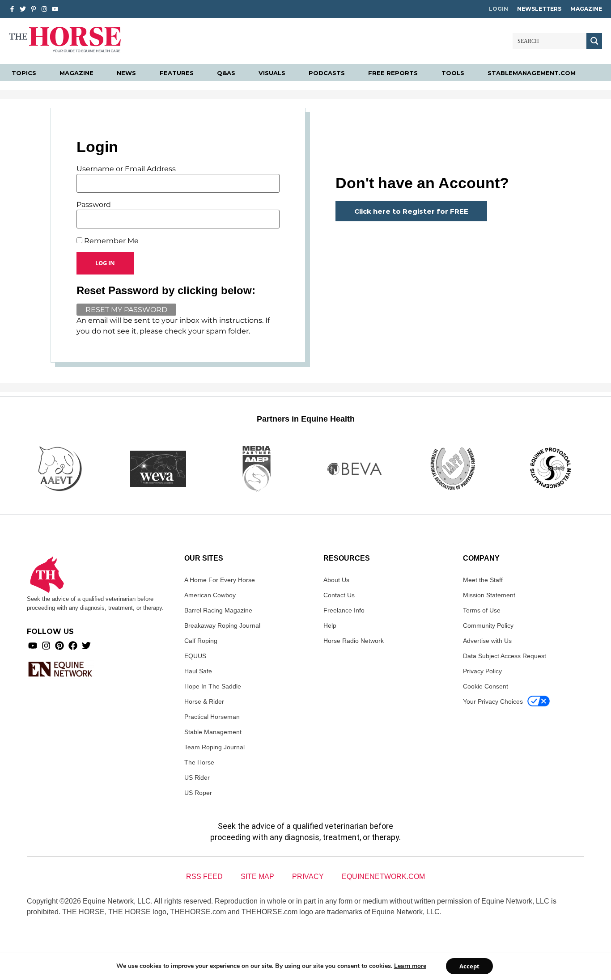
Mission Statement (489, 595)
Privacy (308, 876)
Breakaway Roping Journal (222, 625)
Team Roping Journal (214, 747)
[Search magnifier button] (594, 41)
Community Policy (488, 625)
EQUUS (195, 655)
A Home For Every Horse (219, 579)
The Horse (199, 762)
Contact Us (339, 595)
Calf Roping (200, 640)
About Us (336, 579)
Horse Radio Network (353, 640)
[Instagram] (44, 9)
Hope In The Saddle (212, 686)
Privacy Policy (482, 671)
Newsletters (539, 8)
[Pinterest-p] (33, 9)
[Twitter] (23, 9)
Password (93, 204)
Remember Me (110, 241)
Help (329, 625)
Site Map (257, 876)
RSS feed (204, 876)
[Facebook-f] (12, 9)
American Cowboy (210, 595)
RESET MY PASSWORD (126, 309)
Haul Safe (198, 671)
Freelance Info (344, 610)
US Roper (198, 792)
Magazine (586, 8)
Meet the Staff (483, 579)
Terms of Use (482, 610)
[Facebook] (72, 645)
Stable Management (213, 731)
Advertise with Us (487, 640)
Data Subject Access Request (504, 655)
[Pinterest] (59, 645)
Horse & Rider (204, 701)
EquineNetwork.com (383, 876)
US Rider (197, 777)
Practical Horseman (212, 716)
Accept (469, 966)
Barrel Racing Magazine (218, 610)
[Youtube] (32, 645)
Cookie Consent (485, 686)
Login (498, 8)
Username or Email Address (126, 169)
